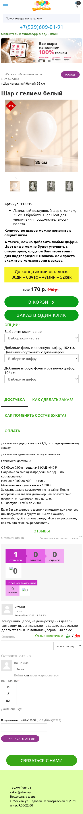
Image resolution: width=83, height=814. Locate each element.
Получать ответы (12, 720)
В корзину (41, 302)
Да (68, 635)
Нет (77, 635)
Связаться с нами (42, 760)
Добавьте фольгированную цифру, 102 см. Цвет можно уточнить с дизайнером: (39, 349)
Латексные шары (30, 74)
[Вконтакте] (6, 780)
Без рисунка (11, 79)
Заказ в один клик (41, 315)
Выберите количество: (23, 331)
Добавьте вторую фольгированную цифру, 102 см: (39, 370)
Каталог (11, 74)
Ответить (8, 636)
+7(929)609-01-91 (42, 27)
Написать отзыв (21, 738)
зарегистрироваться (44, 675)
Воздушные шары (23, 796)
